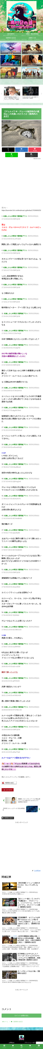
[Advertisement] (21, 182)
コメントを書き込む (21, 1015)
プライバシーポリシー (31, 1042)
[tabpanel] (14, 93)
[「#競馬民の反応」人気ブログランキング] (9, 784)
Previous (1, 94)
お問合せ (11, 1042)
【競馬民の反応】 (8, 818)
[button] (31, 155)
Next (41, 94)
